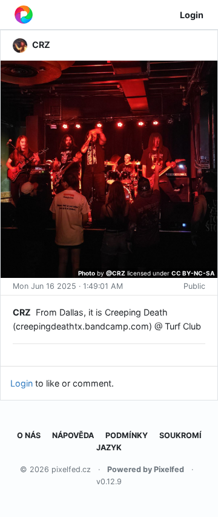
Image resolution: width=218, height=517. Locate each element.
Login (191, 15)
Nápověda (73, 435)
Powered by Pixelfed (145, 469)
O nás (29, 435)
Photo (86, 273)
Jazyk (109, 447)
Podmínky (126, 435)
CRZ (22, 312)
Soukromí (180, 435)
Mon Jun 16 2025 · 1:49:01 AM (68, 286)
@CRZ (115, 273)
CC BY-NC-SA (192, 273)
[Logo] (24, 14)
